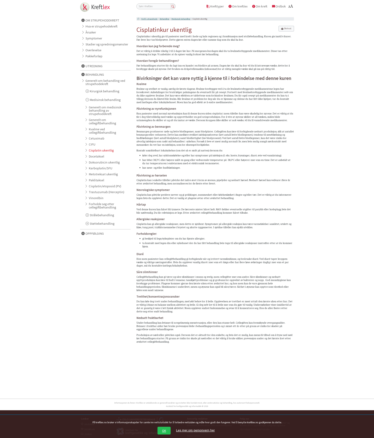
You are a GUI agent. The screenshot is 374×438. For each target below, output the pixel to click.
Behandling (164, 19)
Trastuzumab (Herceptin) (106, 192)
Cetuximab (96, 138)
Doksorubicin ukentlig (104, 162)
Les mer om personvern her (195, 430)
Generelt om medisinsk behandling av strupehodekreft (105, 110)
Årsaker (90, 32)
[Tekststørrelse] (291, 7)
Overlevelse (93, 50)
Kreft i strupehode (149, 19)
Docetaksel (96, 156)
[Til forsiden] (105, 7)
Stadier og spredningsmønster (106, 44)
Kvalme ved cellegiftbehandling (102, 131)
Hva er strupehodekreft (101, 26)
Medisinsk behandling (180, 19)
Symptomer (93, 38)
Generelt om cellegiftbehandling (102, 121)
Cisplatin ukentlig (101, 150)
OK (164, 431)
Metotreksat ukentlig (103, 174)
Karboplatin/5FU (100, 168)
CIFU (92, 144)
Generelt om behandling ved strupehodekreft (105, 82)
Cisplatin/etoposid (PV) (105, 186)
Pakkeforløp (93, 56)
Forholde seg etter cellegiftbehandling (102, 205)
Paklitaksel (96, 180)
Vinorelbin (96, 198)
